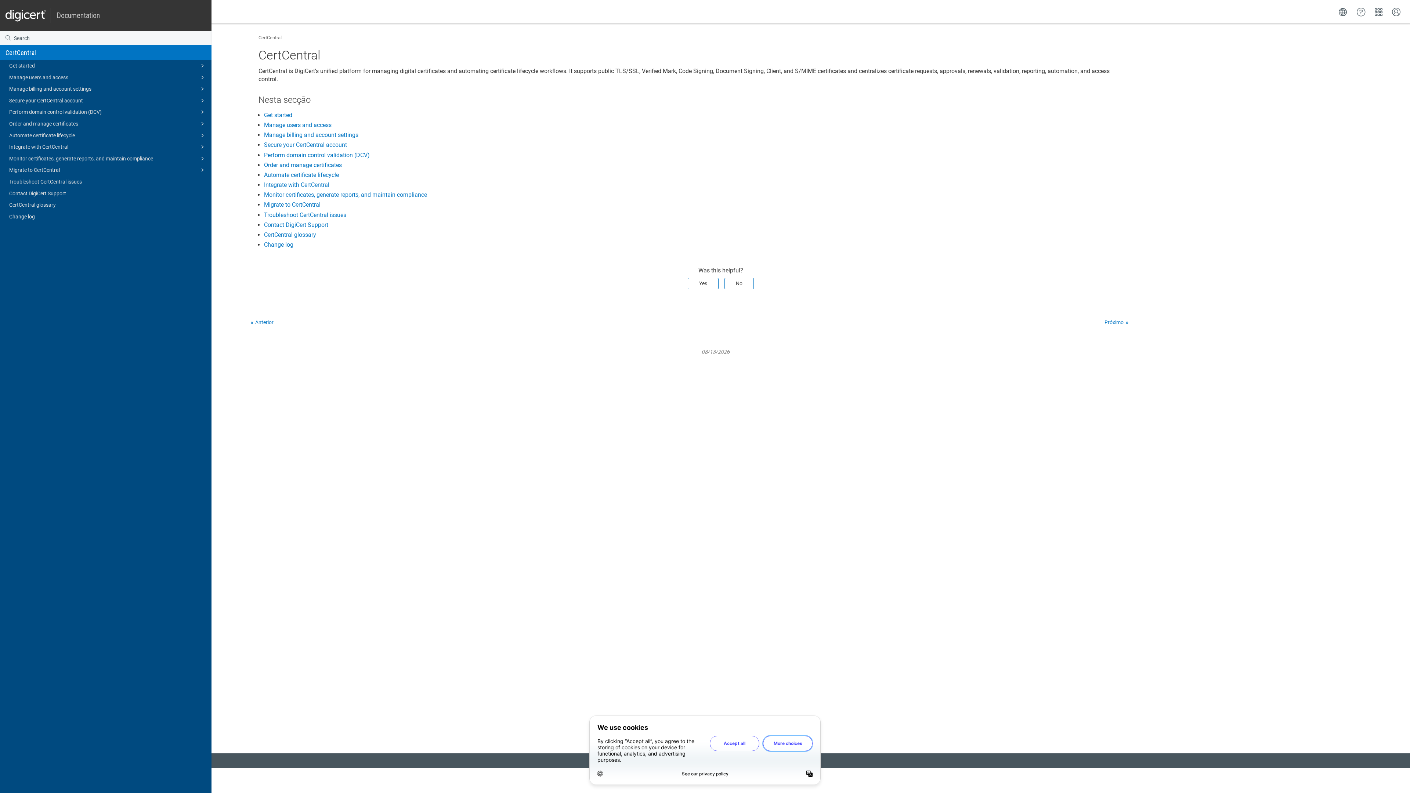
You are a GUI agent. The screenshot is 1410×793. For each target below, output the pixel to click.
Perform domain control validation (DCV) (55, 112)
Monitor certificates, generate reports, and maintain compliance (81, 159)
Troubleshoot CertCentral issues (45, 182)
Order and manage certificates (43, 124)
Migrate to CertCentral (34, 170)
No (739, 283)
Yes (703, 283)
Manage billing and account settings (50, 89)
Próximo (1114, 322)
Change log (22, 217)
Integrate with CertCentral (38, 147)
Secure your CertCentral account (46, 101)
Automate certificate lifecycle (42, 135)
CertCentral (21, 53)
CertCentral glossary (32, 205)
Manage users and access (38, 77)
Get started (22, 66)
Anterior (264, 322)
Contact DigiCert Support (37, 193)
